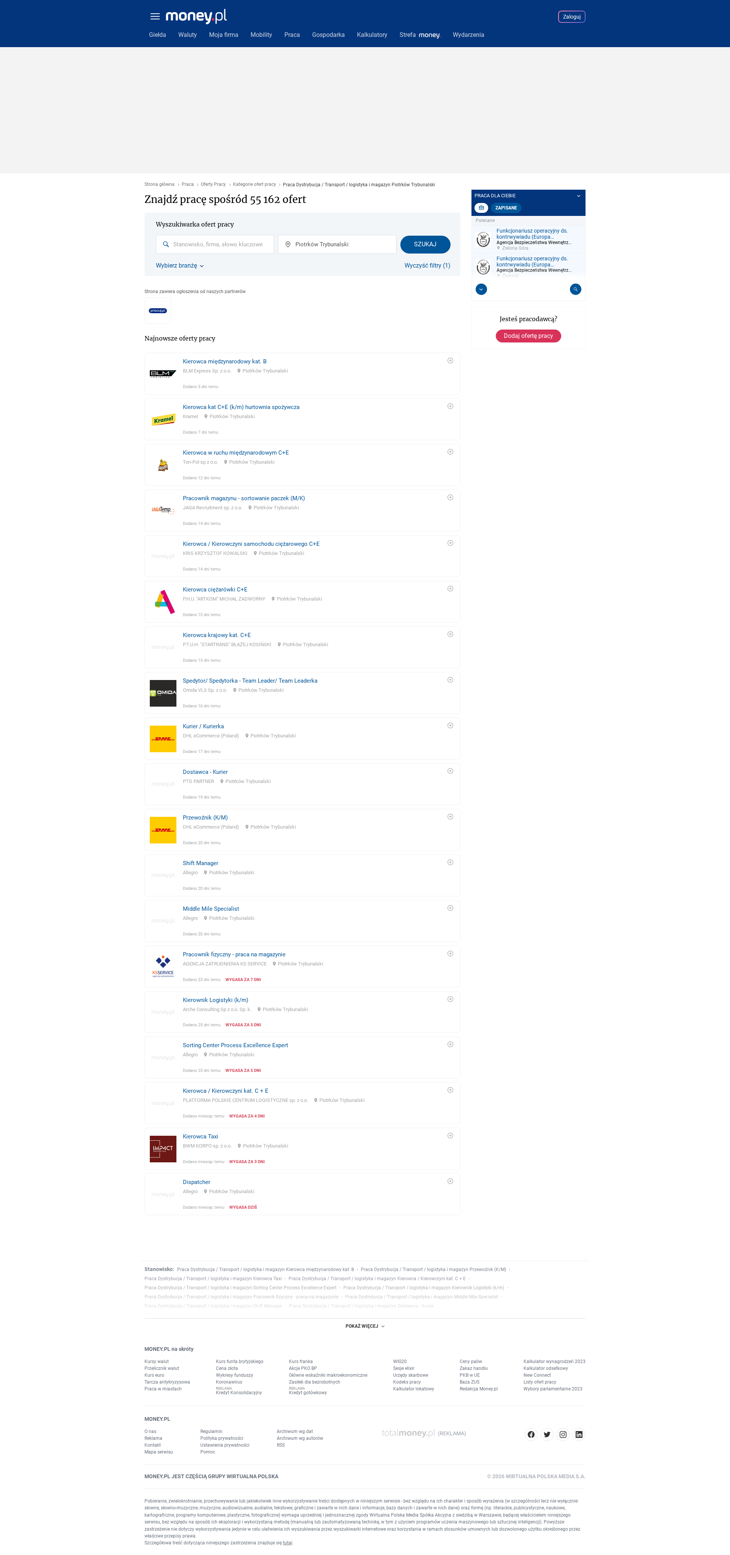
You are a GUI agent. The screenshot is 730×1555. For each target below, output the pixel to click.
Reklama (153, 1438)
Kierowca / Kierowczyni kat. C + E (225, 1090)
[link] (302, 374)
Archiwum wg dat (295, 1431)
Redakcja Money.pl (479, 1389)
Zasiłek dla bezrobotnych (314, 1382)
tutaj (287, 1542)
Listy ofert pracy (540, 1382)
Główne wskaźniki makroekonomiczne (328, 1375)
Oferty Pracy (213, 184)
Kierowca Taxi (200, 1136)
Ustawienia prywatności (224, 1445)
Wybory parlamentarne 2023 (553, 1389)
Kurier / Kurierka (203, 726)
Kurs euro (154, 1375)
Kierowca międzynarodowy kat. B (225, 361)
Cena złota (227, 1368)
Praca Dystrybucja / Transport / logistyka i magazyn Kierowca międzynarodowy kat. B (265, 1269)
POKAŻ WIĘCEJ (362, 1326)
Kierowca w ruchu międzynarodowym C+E (236, 452)
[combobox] (215, 244)
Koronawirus (229, 1382)
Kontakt (152, 1445)
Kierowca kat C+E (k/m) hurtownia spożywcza (241, 407)
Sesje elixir (403, 1368)
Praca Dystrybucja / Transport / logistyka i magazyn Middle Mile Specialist (421, 1297)
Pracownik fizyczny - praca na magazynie (234, 954)
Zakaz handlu (474, 1368)
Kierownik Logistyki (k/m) (215, 1000)
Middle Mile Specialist (211, 908)
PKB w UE (470, 1375)
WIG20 (400, 1361)
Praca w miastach (163, 1389)
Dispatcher (196, 1182)
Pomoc (207, 1452)
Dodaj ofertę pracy (528, 335)
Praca (188, 184)
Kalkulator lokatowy (413, 1389)
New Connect (537, 1375)
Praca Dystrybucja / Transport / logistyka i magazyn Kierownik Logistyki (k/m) (423, 1287)
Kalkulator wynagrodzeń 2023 (555, 1361)
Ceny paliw (471, 1361)
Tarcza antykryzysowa (167, 1382)
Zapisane (506, 208)
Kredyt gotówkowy (308, 1392)
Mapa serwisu (158, 1452)
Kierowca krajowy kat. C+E (217, 635)
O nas (150, 1431)
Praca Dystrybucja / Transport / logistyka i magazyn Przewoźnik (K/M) (433, 1269)
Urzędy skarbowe (410, 1375)
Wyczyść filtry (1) (428, 265)
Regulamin (211, 1431)
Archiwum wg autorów (300, 1438)
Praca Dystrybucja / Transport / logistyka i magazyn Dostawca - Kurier (361, 1306)
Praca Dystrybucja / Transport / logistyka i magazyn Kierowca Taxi (213, 1278)
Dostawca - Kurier (205, 772)
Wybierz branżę (176, 265)
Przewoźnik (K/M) (205, 817)
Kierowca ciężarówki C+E (215, 589)
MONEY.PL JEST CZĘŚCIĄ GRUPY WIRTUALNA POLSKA (211, 1476)
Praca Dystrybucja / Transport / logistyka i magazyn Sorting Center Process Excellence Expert (240, 1287)
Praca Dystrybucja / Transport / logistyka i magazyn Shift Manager (213, 1306)
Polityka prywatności (221, 1438)
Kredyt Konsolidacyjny (239, 1392)
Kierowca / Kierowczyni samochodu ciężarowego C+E (251, 544)
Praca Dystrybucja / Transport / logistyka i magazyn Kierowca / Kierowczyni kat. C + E (377, 1278)
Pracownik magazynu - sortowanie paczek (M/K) (244, 498)
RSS (281, 1445)
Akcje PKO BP (303, 1368)
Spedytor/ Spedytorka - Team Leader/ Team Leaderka (250, 680)
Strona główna (159, 184)
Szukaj (425, 244)
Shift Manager (200, 863)
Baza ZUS (469, 1382)
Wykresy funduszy (234, 1375)
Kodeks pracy (407, 1382)
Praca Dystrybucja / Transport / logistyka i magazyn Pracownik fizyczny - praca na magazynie (241, 1297)
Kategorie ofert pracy (254, 184)
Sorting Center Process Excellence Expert (235, 1045)
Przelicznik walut (161, 1368)
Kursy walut (156, 1361)
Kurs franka (301, 1361)
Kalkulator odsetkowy (546, 1368)
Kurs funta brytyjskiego (239, 1361)
